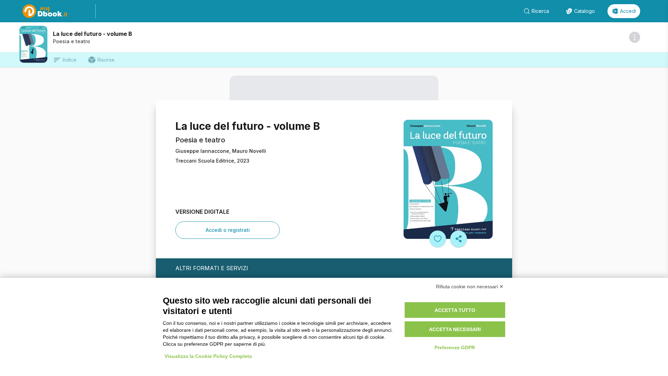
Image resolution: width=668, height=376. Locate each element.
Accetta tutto (455, 310)
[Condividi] (458, 238)
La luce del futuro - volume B (92, 33)
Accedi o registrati (228, 230)
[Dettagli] (634, 37)
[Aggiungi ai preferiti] (437, 238)
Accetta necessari (455, 329)
